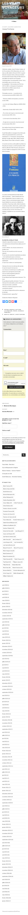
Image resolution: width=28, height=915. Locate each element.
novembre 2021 (6, 760)
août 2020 (5, 806)
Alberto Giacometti (8, 489)
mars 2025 (5, 637)
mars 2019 (5, 858)
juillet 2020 (5, 809)
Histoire (18, 309)
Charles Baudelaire (9, 500)
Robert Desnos (17, 567)
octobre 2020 (5, 799)
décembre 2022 (6, 720)
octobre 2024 (5, 652)
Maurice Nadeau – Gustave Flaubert (11, 470)
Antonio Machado (8, 494)
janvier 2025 (5, 643)
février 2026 (5, 603)
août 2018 (5, 879)
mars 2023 (5, 711)
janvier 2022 (5, 753)
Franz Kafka (7, 519)
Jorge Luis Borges (9, 534)
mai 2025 (4, 631)
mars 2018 (5, 895)
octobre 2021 (5, 763)
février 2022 (5, 750)
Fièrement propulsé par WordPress (11, 911)
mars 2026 (5, 600)
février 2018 (5, 898)
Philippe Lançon (17, 562)
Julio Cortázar (17, 539)
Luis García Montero (9, 545)
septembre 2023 (6, 692)
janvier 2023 (5, 717)
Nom (5, 350)
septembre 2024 (6, 655)
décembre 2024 (6, 646)
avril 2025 (4, 634)
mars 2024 (5, 674)
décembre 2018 (6, 867)
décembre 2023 (6, 683)
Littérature (8, 310)
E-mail (5, 357)
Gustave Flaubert (8, 528)
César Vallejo (7, 503)
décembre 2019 (6, 830)
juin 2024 (4, 664)
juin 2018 (4, 885)
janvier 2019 (5, 864)
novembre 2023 (6, 686)
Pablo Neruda (7, 559)
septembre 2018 (6, 876)
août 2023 (5, 695)
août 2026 (5, 585)
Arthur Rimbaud (8, 497)
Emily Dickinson (8, 505)
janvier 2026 (5, 606)
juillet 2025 (5, 625)
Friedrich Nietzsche (18, 519)
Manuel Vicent (7, 548)
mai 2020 (4, 815)
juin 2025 (4, 628)
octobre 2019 (5, 836)
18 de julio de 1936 (7, 473)
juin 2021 (4, 775)
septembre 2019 (6, 839)
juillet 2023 (5, 698)
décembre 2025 (6, 609)
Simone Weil (7, 570)
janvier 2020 (5, 827)
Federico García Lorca (9, 508)
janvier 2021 (5, 790)
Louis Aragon (7, 542)
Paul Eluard (7, 562)
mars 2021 (5, 784)
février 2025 (5, 640)
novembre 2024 (6, 649)
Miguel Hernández (8, 556)
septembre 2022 (6, 729)
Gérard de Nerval (8, 531)
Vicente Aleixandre (19, 570)
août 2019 (5, 842)
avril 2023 (4, 707)
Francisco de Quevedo (9, 517)
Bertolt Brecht (9, 314)
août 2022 (5, 732)
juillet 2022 (5, 735)
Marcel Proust (18, 548)
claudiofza (17, 26)
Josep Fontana (20, 314)
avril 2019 (4, 855)
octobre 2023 (5, 689)
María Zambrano (8, 553)
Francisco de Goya (8, 514)
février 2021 (5, 787)
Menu (14, 21)
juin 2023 (4, 701)
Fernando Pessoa (8, 511)
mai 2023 (4, 704)
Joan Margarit (19, 531)
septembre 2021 (6, 766)
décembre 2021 (6, 757)
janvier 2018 (5, 901)
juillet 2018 (5, 882)
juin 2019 (4, 849)
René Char (7, 567)
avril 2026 (4, 597)
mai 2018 (4, 888)
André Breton (7, 491)
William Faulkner (8, 576)
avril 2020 (4, 818)
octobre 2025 (5, 615)
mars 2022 (5, 747)
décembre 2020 (6, 793)
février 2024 (5, 677)
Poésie (15, 310)
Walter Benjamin (18, 573)
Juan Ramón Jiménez (9, 536)
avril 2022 (4, 744)
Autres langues (9, 309)
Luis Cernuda (18, 542)
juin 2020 (4, 812)
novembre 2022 (6, 723)
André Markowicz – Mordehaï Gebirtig (12, 476)
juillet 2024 (5, 661)
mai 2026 (4, 594)
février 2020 (5, 824)
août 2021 (4, 769)
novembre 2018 (6, 870)
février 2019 (5, 861)
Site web (5, 365)
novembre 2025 (6, 612)
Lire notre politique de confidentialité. (13, 442)
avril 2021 (4, 781)
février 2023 (5, 714)
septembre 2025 (6, 619)
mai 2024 (4, 668)
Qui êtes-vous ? (6, 423)
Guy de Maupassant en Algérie (10, 467)
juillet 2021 (5, 772)
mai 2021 (4, 778)
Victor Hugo (7, 573)
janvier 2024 (5, 680)
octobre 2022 (5, 726)
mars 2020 (5, 821)
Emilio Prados (18, 503)
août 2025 (5, 622)
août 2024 (5, 658)
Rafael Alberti (16, 564)
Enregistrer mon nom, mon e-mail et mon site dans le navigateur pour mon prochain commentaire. (13, 375)
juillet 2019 (5, 845)
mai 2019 (4, 852)
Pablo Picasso (19, 559)
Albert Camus (7, 486)
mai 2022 (4, 741)
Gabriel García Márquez (10, 522)
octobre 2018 (5, 873)
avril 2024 (4, 671)
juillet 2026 (5, 588)
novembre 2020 (6, 796)
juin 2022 (4, 738)
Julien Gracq (7, 539)
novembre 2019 (6, 833)
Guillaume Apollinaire (9, 525)
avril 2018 (4, 891)
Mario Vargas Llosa (8, 550)
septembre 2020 (6, 802)
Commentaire (7, 329)
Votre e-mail (6, 430)
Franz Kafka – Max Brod (8, 464)
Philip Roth (6, 564)
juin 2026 (4, 591)
